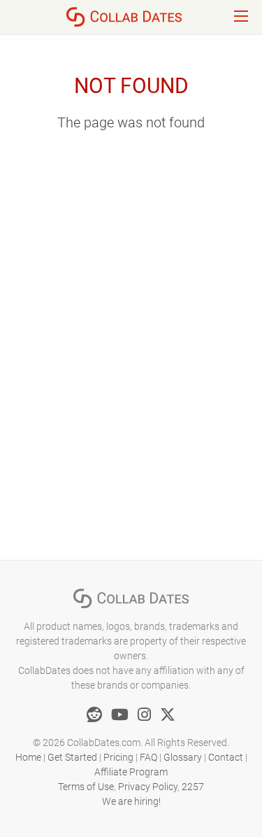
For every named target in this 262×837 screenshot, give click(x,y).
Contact (225, 757)
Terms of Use (86, 786)
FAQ (148, 757)
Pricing (118, 757)
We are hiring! (131, 801)
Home (28, 757)
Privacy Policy (147, 786)
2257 (193, 786)
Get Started (72, 757)
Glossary (182, 757)
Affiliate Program (131, 772)
